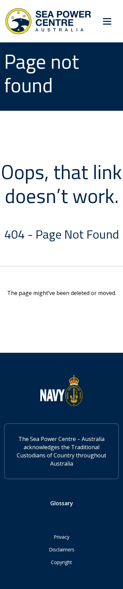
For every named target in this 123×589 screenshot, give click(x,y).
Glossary (61, 503)
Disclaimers (61, 549)
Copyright (61, 562)
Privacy (61, 537)
